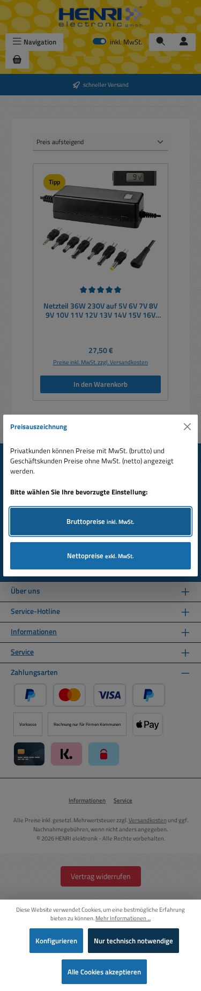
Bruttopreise (100, 521)
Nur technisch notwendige (133, 940)
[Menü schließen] (188, 427)
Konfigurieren (56, 940)
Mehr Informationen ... (123, 918)
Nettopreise (100, 555)
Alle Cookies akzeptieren (104, 971)
